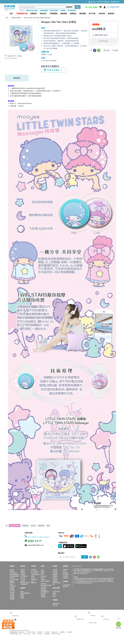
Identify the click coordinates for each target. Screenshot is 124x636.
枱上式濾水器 (34, 571)
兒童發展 (12, 597)
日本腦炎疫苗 (23, 584)
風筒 (54, 594)
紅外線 (33, 525)
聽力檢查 (12, 594)
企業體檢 (12, 599)
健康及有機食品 (57, 582)
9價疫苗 (22, 571)
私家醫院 (63, 10)
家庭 (34, 633)
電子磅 (22, 596)
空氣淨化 (55, 571)
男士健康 (12, 578)
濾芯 (32, 581)
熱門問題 (65, 586)
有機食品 (65, 576)
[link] (14, 615)
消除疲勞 (41, 525)
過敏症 (11, 584)
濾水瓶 (33, 578)
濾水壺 (33, 576)
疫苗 (64, 571)
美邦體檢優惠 (44, 10)
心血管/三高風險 (14, 579)
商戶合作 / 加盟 (31, 632)
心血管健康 (44, 590)
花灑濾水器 (34, 579)
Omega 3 (43, 579)
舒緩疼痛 (25, 525)
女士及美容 (44, 587)
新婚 (20, 633)
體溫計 (22, 594)
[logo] (9, 11)
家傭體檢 (12, 589)
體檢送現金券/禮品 (31, 10)
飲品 (54, 584)
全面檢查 (12, 569)
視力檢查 (12, 592)
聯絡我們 (39, 632)
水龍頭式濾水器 (35, 574)
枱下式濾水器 (34, 573)
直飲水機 (33, 569)
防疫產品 (55, 578)
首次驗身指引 (66, 585)
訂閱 (84, 557)
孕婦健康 (43, 596)
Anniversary (27, 633)
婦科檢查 (12, 571)
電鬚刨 (54, 593)
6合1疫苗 (22, 579)
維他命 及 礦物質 (45, 581)
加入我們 (47, 632)
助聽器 (22, 598)
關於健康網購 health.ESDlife (17, 632)
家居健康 (65, 573)
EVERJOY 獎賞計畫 (103, 2)
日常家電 (55, 569)
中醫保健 (12, 595)
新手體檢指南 (72, 10)
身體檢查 (65, 569)
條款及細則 (55, 632)
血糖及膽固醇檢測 (25, 593)
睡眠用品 (55, 579)
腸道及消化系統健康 (46, 585)
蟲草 (42, 574)
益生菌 (42, 573)
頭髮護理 (43, 595)
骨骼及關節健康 (45, 591)
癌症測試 (12, 587)
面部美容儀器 (56, 591)
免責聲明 (69, 632)
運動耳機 (55, 605)
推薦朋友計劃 (115, 2)
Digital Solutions (56, 633)
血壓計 (22, 591)
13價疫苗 (22, 574)
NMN (42, 569)
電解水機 (33, 582)
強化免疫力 (44, 583)
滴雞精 (42, 571)
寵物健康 (55, 574)
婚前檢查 (12, 581)
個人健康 (65, 574)
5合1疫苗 (22, 578)
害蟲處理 (55, 581)
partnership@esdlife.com (82, 573)
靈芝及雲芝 (44, 576)
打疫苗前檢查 (13, 573)
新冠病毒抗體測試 (14, 574)
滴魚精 (42, 578)
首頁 (11, 13)
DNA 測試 (12, 591)
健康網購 (47, 633)
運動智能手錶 (56, 603)
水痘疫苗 (22, 581)
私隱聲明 (62, 632)
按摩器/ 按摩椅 (14, 525)
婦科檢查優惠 (54, 10)
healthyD (39, 633)
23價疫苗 (22, 573)
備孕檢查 (12, 582)
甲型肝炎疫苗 (23, 576)
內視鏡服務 (13, 586)
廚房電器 (55, 573)
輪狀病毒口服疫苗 (25, 582)
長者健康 (55, 576)
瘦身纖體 (43, 588)
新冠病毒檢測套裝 (14, 576)
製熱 (48, 525)
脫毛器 (54, 596)
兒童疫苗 (22, 569)
